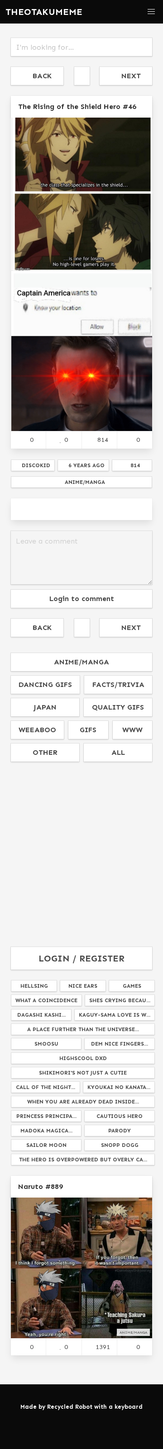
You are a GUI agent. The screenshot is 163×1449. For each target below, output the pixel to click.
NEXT (129, 75)
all (118, 752)
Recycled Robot (69, 1406)
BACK (40, 75)
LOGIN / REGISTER (81, 958)
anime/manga (81, 662)
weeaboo (37, 729)
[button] (151, 12)
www (132, 729)
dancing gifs (45, 684)
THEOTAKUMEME (43, 11)
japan (45, 707)
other (45, 752)
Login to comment (81, 598)
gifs (88, 729)
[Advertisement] (81, 854)
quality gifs (118, 707)
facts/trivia (118, 684)
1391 (103, 1347)
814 (102, 440)
